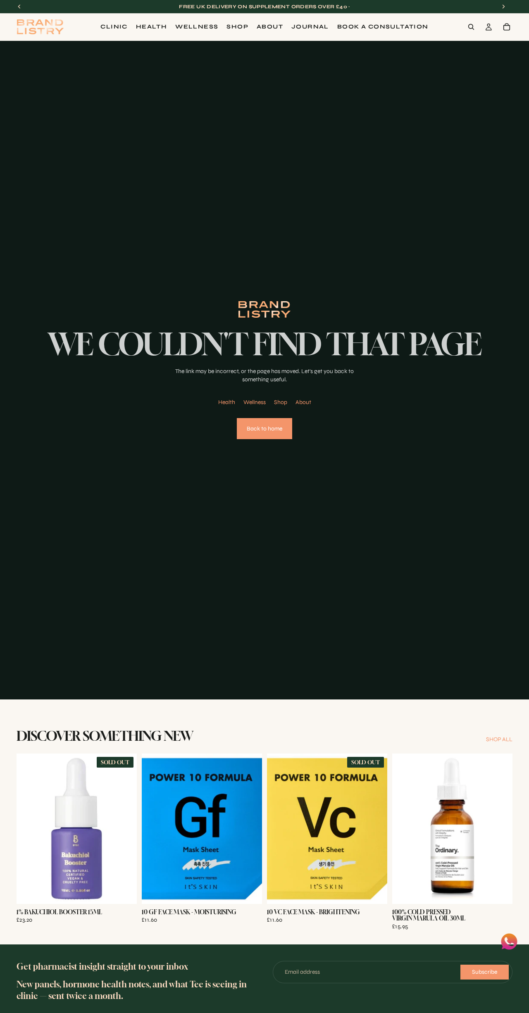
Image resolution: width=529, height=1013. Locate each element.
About (303, 402)
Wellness (254, 402)
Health (226, 402)
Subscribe (484, 971)
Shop (280, 402)
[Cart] (507, 27)
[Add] (249, 891)
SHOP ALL (499, 739)
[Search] (471, 27)
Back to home (264, 428)
